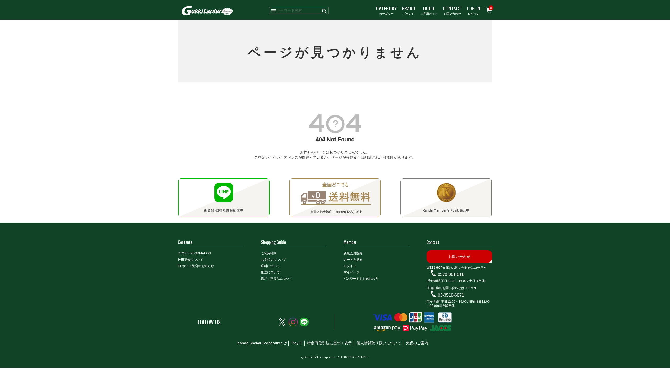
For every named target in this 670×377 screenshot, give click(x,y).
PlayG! (297, 343)
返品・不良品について (276, 278)
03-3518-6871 (451, 295)
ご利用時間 (269, 253)
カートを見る (353, 260)
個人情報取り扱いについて (378, 343)
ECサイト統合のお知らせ (196, 266)
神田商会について (190, 260)
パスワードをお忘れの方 (361, 278)
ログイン (473, 10)
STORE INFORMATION (194, 253)
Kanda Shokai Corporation (259, 343)
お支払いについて (273, 260)
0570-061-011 (451, 274)
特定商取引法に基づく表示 (329, 343)
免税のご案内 (417, 343)
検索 (325, 10)
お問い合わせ (452, 10)
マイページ (351, 272)
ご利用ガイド (429, 10)
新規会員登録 (353, 253)
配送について (270, 272)
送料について (270, 266)
